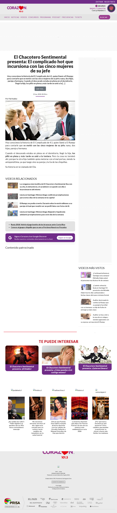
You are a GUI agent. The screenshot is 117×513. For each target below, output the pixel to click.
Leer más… (40, 89)
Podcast (56, 17)
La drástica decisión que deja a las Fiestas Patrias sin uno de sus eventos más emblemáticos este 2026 (79, 426)
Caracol (99, 499)
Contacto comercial (58, 482)
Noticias (15, 17)
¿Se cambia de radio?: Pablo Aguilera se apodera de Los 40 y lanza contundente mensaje (16, 425)
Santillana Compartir (66, 499)
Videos (23, 17)
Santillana (54, 499)
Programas (45, 17)
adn (90, 499)
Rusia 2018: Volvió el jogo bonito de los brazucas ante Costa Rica (38, 224)
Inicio (7, 17)
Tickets (78, 17)
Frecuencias (67, 17)
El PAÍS (32, 499)
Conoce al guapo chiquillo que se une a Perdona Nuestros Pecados (39, 227)
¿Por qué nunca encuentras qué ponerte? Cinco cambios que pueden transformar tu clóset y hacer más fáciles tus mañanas (100, 427)
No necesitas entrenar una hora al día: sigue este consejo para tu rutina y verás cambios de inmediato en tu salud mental (37, 428)
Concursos (33, 17)
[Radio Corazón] (17, 8)
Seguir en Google (64, 238)
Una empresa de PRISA (12, 501)
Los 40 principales (43, 499)
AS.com (83, 499)
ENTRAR (99, 2)
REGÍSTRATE (109, 2)
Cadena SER (76, 499)
